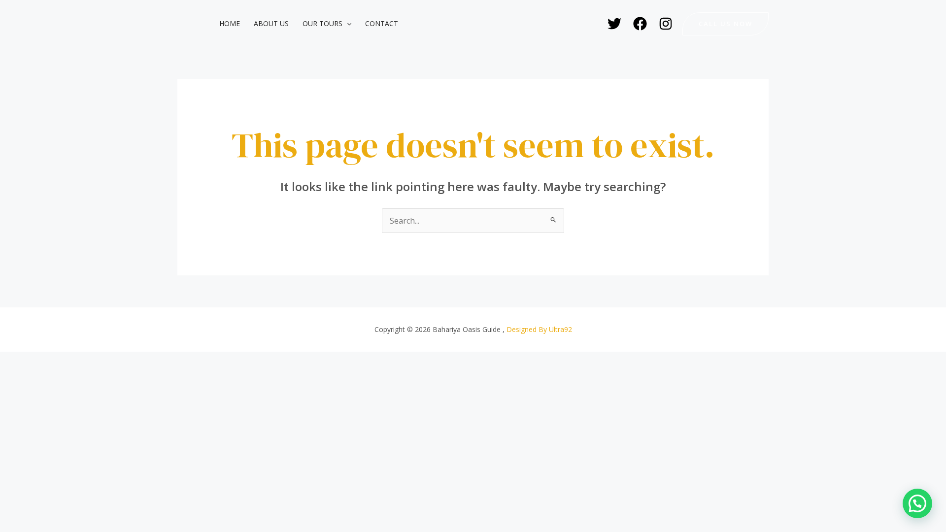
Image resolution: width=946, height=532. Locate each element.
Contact (381, 23)
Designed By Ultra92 (539, 329)
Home (229, 23)
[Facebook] (640, 24)
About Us (271, 23)
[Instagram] (666, 24)
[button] (346, 23)
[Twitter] (614, 24)
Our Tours (322, 23)
